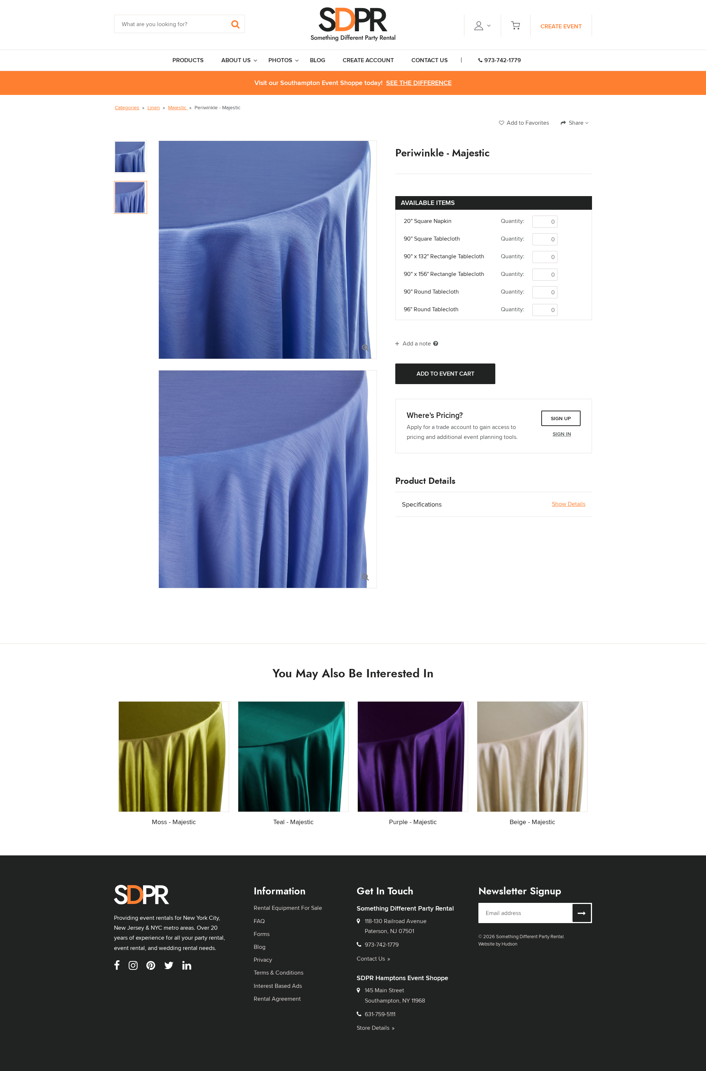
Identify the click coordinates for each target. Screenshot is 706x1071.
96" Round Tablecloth (431, 309)
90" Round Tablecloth (431, 292)
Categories (127, 107)
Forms (262, 934)
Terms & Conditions (278, 972)
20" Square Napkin (428, 221)
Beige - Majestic (532, 821)
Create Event (561, 26)
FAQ (259, 921)
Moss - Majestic (174, 821)
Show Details (568, 504)
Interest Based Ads (278, 986)
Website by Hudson (497, 943)
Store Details (373, 1028)
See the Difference (419, 83)
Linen (153, 107)
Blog (259, 947)
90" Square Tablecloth (432, 239)
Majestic (178, 107)
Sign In (562, 433)
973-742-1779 (502, 60)
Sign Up (561, 418)
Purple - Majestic (413, 821)
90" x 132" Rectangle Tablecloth (444, 256)
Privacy (263, 959)
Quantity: (512, 221)
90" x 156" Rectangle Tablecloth (444, 274)
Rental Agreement (277, 998)
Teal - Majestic (293, 821)
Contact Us (371, 958)
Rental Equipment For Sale (288, 908)
